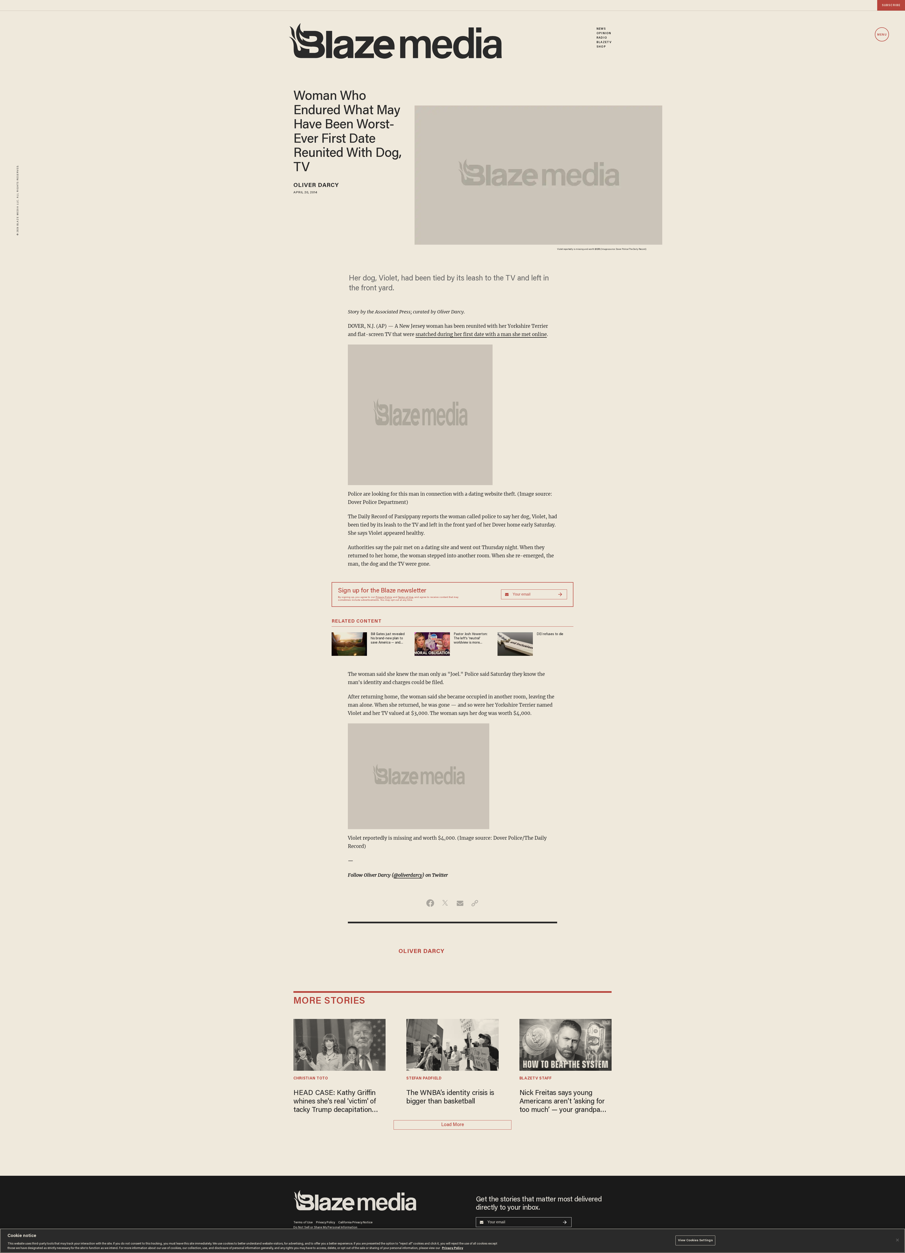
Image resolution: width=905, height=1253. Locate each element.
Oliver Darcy (316, 186)
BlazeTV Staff (535, 1078)
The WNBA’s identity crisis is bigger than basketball (450, 1097)
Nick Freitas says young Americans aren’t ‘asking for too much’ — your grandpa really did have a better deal (562, 1102)
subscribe (891, 5)
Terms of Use (405, 597)
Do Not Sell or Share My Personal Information (325, 1227)
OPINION (603, 33)
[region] (452, 1241)
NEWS (601, 28)
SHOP (601, 46)
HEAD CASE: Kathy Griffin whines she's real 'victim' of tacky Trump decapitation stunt (334, 1102)
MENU (881, 34)
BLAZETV (604, 42)
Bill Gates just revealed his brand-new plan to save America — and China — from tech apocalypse (388, 639)
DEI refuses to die (550, 634)
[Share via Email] (460, 903)
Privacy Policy (384, 597)
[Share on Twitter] (445, 903)
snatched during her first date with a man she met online (481, 334)
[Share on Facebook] (430, 903)
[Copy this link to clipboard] (475, 903)
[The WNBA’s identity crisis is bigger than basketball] (452, 1044)
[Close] (897, 1240)
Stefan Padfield (423, 1078)
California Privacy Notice (355, 1222)
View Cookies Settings (695, 1240)
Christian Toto (310, 1078)
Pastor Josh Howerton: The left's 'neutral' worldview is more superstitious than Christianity (470, 639)
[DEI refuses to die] (515, 643)
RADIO (601, 37)
